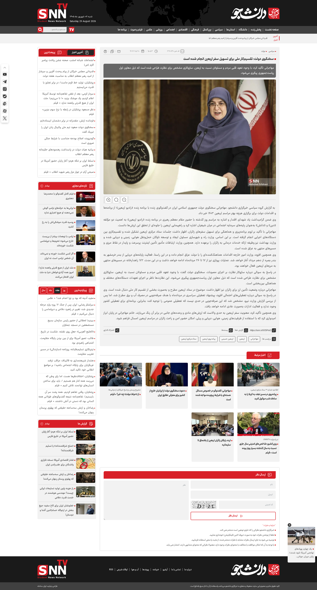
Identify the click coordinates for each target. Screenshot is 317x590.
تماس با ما (176, 570)
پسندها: (224, 330)
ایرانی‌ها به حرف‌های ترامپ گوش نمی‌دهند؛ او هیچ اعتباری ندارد (58, 210)
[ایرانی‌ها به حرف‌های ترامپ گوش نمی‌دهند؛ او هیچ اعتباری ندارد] (85, 211)
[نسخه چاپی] (105, 51)
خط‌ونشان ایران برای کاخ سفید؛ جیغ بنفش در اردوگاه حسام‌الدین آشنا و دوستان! (56, 510)
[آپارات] (5, 111)
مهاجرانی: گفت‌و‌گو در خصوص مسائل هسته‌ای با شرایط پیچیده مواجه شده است (213, 395)
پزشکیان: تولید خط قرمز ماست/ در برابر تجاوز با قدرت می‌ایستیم (68, 85)
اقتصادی (182, 29)
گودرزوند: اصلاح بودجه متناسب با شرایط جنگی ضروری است (69, 141)
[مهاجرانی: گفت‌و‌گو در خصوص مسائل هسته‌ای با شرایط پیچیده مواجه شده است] (213, 374)
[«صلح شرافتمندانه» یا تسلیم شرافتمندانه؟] (85, 449)
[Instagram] (5, 89)
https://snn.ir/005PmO (260, 330)
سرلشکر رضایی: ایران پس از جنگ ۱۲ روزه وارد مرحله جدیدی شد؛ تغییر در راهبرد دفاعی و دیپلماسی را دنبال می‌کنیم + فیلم (67, 309)
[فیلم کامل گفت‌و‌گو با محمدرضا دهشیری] (85, 197)
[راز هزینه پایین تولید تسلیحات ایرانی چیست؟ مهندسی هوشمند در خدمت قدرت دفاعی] (85, 491)
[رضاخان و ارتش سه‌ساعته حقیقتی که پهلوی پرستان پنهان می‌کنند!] (85, 477)
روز (64, 290)
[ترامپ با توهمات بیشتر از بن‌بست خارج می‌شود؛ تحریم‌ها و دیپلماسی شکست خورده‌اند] (85, 239)
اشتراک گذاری (108, 330)
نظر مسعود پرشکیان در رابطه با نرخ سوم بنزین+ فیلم (68, 112)
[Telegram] (5, 81)
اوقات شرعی (122, 570)
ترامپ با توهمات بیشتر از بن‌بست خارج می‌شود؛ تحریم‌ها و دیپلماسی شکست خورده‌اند (57, 241)
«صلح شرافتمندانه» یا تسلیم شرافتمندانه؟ (60, 448)
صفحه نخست (272, 29)
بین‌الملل (207, 29)
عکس (149, 29)
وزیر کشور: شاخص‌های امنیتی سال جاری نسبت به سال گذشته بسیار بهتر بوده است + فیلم (258, 448)
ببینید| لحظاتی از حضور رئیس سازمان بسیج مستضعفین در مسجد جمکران (71, 323)
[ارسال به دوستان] (119, 51)
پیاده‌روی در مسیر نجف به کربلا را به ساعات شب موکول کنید (260, 396)
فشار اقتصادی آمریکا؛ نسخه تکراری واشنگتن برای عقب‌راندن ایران (57, 462)
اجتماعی (170, 29)
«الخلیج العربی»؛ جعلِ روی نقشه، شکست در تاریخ (67, 332)
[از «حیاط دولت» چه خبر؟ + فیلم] (121, 374)
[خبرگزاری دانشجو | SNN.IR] (255, 13)
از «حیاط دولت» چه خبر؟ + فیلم (124, 394)
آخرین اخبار (77, 52)
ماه (50, 290)
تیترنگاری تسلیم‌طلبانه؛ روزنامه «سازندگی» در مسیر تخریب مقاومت (67, 352)
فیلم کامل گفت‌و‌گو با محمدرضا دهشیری (59, 196)
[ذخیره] (112, 51)
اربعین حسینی (227, 339)
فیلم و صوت (136, 29)
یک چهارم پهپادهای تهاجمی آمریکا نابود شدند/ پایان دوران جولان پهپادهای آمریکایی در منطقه (301, 553)
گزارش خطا (239, 330)
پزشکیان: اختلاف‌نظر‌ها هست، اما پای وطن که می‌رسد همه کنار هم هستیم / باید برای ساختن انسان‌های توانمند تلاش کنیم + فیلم (68, 381)
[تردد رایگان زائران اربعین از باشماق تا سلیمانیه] (213, 424)
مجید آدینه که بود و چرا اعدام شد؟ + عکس (70, 298)
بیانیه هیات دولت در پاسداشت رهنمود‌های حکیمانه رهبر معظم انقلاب (66, 152)
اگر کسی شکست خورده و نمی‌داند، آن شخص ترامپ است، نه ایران (57, 256)
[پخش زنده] (71, 29)
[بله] (5, 96)
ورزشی (159, 29)
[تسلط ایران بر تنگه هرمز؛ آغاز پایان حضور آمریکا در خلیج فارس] (85, 435)
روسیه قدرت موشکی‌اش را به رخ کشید (58, 224)
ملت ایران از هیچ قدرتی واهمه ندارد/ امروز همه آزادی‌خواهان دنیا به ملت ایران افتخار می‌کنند (56, 272)
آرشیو (165, 570)
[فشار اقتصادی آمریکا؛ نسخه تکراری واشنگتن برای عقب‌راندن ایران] (85, 463)
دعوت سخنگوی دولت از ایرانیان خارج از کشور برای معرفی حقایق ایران (167, 393)
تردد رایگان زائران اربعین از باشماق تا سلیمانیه (214, 442)
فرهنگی (195, 29)
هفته (57, 290)
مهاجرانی (254, 339)
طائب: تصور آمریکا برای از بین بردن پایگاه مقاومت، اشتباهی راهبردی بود (67, 340)
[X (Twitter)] (5, 118)
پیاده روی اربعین (209, 339)
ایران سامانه (41, 586)
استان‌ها (230, 29)
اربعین (242, 339)
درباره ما (188, 570)
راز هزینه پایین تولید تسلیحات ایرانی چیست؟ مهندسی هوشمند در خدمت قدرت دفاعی (57, 493)
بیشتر (45, 186)
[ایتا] (5, 103)
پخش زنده (256, 29)
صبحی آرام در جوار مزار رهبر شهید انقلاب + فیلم (69, 172)
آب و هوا (135, 570)
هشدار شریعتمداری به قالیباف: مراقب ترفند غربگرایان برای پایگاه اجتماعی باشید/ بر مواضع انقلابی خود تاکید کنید (69, 365)
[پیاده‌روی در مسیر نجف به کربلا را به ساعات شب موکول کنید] (258, 374)
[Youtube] (5, 74)
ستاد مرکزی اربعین (188, 339)
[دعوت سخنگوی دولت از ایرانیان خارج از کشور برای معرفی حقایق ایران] (167, 374)
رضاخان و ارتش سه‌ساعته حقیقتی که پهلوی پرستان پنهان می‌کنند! (66, 410)
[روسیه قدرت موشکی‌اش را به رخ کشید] (85, 225)
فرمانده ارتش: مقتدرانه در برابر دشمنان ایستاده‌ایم (67, 121)
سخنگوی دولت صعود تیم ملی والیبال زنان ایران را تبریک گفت (67, 129)
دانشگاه (243, 29)
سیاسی (219, 29)
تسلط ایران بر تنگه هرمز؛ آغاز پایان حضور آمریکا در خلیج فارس (67, 163)
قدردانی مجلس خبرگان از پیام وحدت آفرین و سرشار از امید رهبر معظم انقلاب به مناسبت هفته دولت (227, 38)
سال (43, 290)
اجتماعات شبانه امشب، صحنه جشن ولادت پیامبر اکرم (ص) (68, 62)
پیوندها (145, 570)
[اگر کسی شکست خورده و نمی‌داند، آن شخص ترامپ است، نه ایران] (85, 257)
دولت (263, 51)
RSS (111, 570)
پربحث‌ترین (49, 52)
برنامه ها (122, 29)
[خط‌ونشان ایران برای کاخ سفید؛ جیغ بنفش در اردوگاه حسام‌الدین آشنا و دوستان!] (85, 509)
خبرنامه (156, 570)
